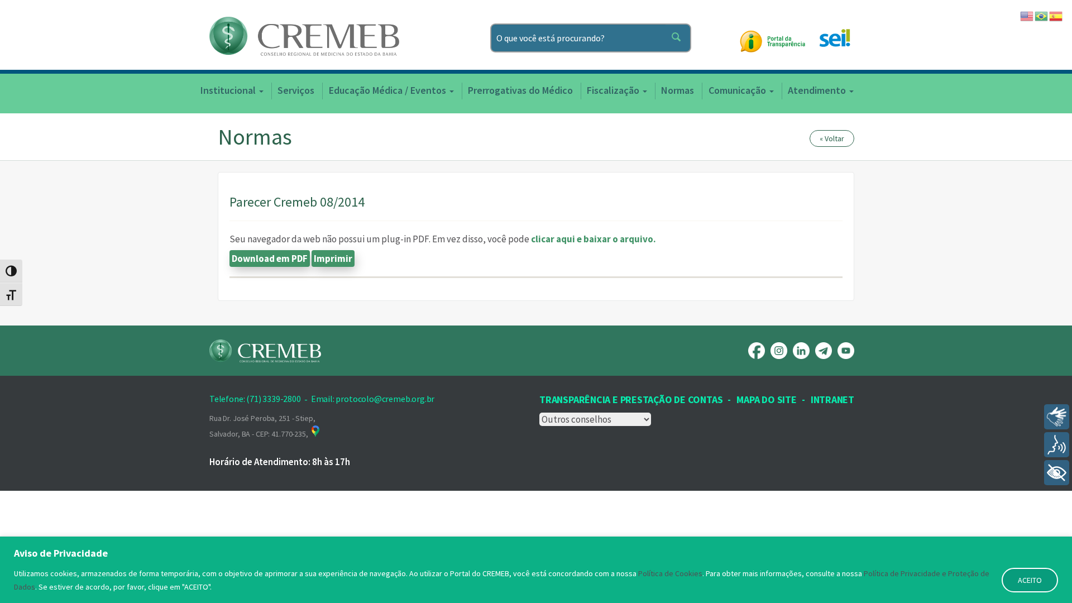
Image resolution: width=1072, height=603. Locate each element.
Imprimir (333, 258)
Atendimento (818, 90)
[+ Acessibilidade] (1056, 472)
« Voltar (832, 138)
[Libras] (1056, 416)
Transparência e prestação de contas (630, 399)
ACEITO (1030, 580)
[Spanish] (1056, 15)
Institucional (229, 90)
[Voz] (1056, 444)
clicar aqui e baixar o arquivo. (593, 239)
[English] (1027, 15)
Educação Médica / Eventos (388, 90)
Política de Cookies (670, 573)
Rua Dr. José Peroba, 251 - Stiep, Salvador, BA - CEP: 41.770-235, (262, 426)
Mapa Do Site (766, 399)
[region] (536, 570)
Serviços (295, 90)
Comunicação (738, 90)
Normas (677, 90)
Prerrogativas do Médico (520, 90)
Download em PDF (270, 258)
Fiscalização (614, 90)
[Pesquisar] (678, 37)
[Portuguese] (1042, 15)
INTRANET (832, 399)
